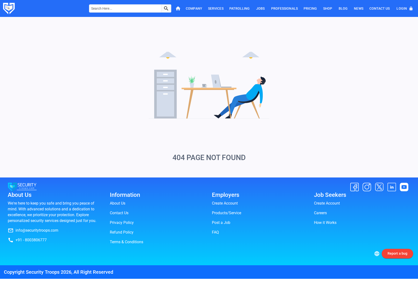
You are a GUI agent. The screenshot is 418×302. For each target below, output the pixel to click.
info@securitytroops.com (36, 230)
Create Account (225, 203)
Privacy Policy (122, 222)
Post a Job (221, 222)
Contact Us (119, 213)
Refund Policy (122, 232)
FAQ (215, 232)
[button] (166, 8)
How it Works (325, 222)
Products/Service (226, 213)
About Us (117, 203)
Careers (320, 213)
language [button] (377, 254)
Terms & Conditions (126, 242)
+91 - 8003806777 (31, 240)
